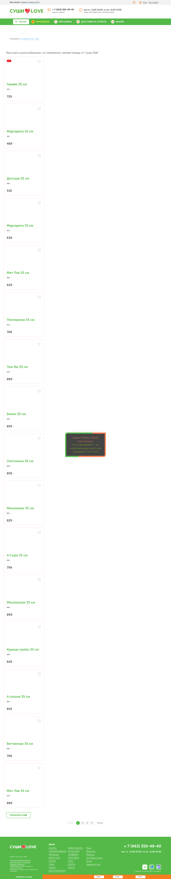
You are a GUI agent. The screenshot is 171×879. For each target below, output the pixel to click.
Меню (89, 848)
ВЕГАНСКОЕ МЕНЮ (57, 871)
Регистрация (153, 2)
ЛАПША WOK (73, 851)
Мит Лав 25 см (18, 273)
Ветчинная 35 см (20, 744)
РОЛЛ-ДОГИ (73, 858)
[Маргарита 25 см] (24, 118)
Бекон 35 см (16, 414)
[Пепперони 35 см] (24, 306)
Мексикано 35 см (20, 508)
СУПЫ (70, 861)
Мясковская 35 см (21, 602)
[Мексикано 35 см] (24, 495)
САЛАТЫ (71, 864)
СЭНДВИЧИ (73, 855)
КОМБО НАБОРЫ (75, 848)
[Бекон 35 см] (24, 400)
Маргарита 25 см (20, 131)
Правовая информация (17, 864)
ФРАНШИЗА (42, 21)
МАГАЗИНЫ (65, 21)
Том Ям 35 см (17, 367)
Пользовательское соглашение (20, 862)
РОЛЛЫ (52, 861)
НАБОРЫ (53, 848)
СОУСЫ (71, 868)
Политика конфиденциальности (20, 860)
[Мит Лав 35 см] (24, 777)
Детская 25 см (18, 178)
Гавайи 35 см (17, 84)
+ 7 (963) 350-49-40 (63, 9)
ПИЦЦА (52, 868)
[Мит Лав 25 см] (24, 259)
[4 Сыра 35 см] (24, 542)
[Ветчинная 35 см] (24, 730)
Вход (145, 2)
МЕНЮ (23, 22)
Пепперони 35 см (20, 320)
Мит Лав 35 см (18, 791)
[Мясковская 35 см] (24, 589)
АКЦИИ (120, 21)
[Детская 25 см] (24, 165)
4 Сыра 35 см (17, 555)
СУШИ (51, 864)
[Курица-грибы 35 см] (24, 636)
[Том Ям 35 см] (24, 353)
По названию (25, 39)
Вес (32, 39)
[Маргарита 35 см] (24, 212)
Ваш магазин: (15, 2)
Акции (89, 861)
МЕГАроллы (54, 855)
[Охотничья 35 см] (24, 447)
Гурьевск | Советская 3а (30, 2)
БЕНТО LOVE (54, 858)
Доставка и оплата (94, 858)
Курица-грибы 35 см (23, 649)
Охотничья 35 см (20, 461)
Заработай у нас (93, 864)
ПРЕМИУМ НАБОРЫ (57, 851)
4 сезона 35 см (18, 697)
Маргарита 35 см (20, 225)
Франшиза (90, 851)
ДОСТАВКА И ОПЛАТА (93, 21)
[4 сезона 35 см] (24, 683)
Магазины (90, 855)
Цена (37, 39)
